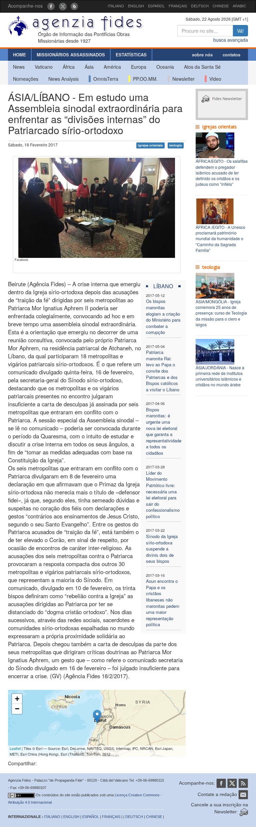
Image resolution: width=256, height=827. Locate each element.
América (112, 66)
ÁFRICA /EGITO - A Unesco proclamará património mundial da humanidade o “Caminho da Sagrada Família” (220, 238)
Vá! (240, 30)
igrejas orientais (150, 145)
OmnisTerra (104, 78)
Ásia (89, 66)
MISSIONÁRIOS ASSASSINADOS (71, 54)
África (69, 66)
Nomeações (25, 78)
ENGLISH (136, 5)
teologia (175, 145)
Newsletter (182, 78)
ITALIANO (116, 5)
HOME (19, 54)
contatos (231, 54)
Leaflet (15, 748)
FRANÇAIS (178, 5)
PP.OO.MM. (144, 78)
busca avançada (230, 39)
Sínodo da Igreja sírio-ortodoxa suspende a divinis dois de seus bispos (162, 548)
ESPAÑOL (156, 5)
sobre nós (202, 54)
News (19, 66)
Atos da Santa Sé (202, 66)
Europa (138, 66)
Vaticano (44, 66)
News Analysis (63, 78)
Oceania (165, 66)
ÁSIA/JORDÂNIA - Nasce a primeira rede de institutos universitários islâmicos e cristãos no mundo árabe (220, 376)
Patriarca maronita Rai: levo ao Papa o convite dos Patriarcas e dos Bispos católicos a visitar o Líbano (162, 370)
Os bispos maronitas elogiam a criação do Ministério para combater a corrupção (163, 316)
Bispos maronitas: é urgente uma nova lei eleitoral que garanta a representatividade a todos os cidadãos (163, 431)
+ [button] (17, 699)
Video (214, 78)
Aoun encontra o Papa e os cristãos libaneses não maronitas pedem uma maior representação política (162, 603)
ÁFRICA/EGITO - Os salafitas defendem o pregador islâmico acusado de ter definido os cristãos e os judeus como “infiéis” (222, 172)
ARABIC (239, 5)
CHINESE (221, 5)
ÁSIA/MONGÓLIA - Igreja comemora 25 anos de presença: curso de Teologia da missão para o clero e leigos (221, 313)
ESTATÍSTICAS (131, 54)
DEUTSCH (200, 5)
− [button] (17, 709)
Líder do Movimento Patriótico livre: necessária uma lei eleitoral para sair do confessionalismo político (163, 494)
